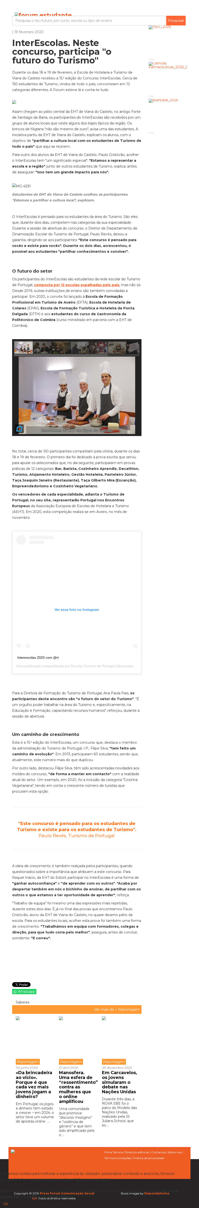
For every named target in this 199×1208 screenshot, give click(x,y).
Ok (5, 1204)
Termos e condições (117, 1158)
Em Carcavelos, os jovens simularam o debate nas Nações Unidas (119, 1082)
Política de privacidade (148, 1158)
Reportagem (129, 1009)
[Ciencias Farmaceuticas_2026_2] (168, 78)
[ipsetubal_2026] (168, 114)
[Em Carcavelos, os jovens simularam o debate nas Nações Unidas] (120, 1040)
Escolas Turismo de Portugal (93, 666)
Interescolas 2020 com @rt (38, 657)
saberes (22, 1002)
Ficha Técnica (113, 1152)
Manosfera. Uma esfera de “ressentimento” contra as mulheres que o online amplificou (78, 1087)
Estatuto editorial (137, 1152)
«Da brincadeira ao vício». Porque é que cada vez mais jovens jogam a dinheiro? (34, 1084)
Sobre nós (174, 1152)
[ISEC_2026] (168, 41)
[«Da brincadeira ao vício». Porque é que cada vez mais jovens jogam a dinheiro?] (35, 1040)
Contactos (158, 1152)
